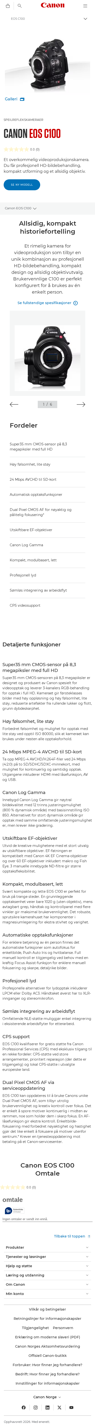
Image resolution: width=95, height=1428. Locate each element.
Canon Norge (45, 1397)
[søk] (20, 6)
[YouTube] (71, 1407)
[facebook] (24, 1407)
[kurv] (8, 6)
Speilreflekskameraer (23, 120)
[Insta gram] (36, 1407)
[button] (14, 404)
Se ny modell (22, 184)
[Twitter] (59, 1407)
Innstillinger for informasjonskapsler (48, 1383)
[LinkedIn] (47, 1407)
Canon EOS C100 (18, 208)
